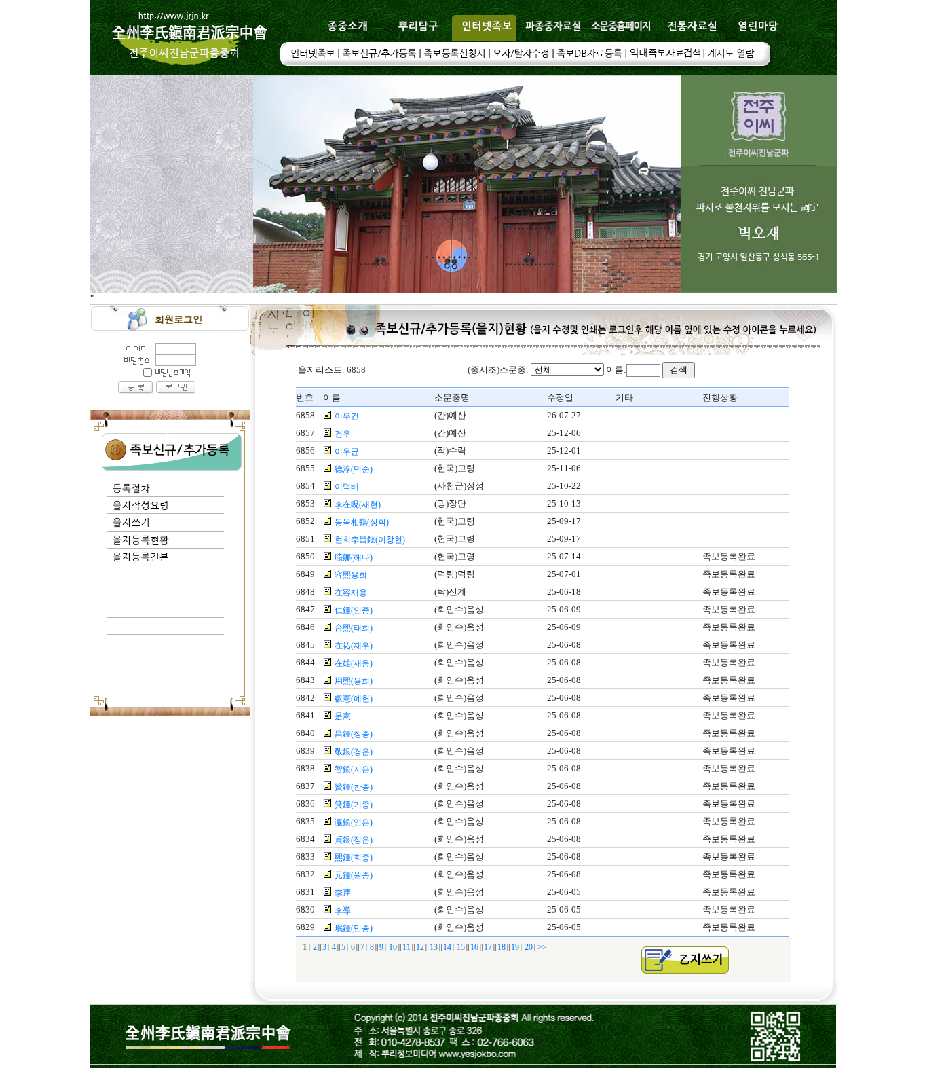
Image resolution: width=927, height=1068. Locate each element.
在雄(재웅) (354, 663)
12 (420, 947)
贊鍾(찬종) (354, 787)
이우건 (347, 416)
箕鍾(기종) (354, 804)
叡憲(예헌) (354, 698)
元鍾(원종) (354, 875)
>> (541, 947)
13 (434, 947)
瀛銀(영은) (354, 822)
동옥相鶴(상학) (362, 522)
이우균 (347, 451)
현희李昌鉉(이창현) (370, 540)
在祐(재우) (354, 645)
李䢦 (343, 893)
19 (515, 947)
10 (393, 947)
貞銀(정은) (354, 840)
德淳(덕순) (354, 469)
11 (406, 947)
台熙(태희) (354, 628)
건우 (343, 434)
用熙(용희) (354, 681)
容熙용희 (351, 575)
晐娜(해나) (354, 557)
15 (461, 947)
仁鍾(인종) (354, 610)
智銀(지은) (354, 769)
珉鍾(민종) (354, 928)
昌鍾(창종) (354, 734)
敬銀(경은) (354, 751)
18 (501, 947)
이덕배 (347, 487)
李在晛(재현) (358, 504)
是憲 (343, 716)
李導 (343, 910)
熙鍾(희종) (354, 857)
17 (488, 947)
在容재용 (351, 592)
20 (529, 947)
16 (474, 947)
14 (447, 947)
